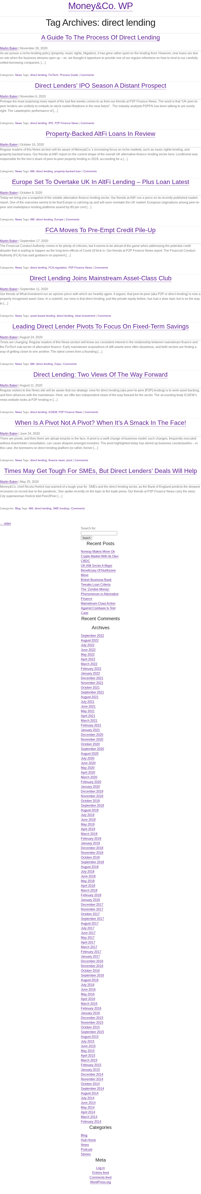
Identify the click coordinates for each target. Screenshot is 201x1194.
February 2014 (91, 1121)
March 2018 (89, 890)
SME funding (61, 508)
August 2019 (90, 810)
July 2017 (87, 928)
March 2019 (89, 833)
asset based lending (42, 315)
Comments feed (100, 1177)
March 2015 (89, 1060)
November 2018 (92, 852)
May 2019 (88, 824)
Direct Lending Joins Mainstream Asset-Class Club (101, 278)
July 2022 (87, 645)
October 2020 (90, 744)
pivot (69, 460)
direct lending (38, 74)
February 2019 (91, 838)
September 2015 (92, 1032)
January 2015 (90, 1069)
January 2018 (90, 899)
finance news (56, 460)
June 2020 (88, 763)
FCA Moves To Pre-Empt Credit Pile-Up (100, 230)
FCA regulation (57, 267)
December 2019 (92, 791)
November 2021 (92, 682)
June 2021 (88, 706)
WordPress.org (100, 1182)
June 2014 (88, 1102)
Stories (86, 1154)
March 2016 (89, 1003)
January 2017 (90, 956)
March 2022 (89, 664)
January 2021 (90, 730)
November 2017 (92, 909)
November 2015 (92, 1022)
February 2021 (91, 725)
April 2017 (88, 942)
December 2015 (92, 1017)
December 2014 (92, 1074)
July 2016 (87, 984)
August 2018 (90, 866)
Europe (58, 219)
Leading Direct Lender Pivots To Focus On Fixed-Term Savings (100, 326)
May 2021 (88, 711)
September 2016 (92, 975)
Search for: (88, 528)
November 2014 (92, 1079)
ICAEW (52, 412)
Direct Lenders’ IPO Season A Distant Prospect (100, 85)
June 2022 (88, 649)
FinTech (53, 74)
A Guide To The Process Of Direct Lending (100, 37)
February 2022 (91, 668)
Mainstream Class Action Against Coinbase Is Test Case (98, 608)
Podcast (86, 1149)
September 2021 (92, 692)
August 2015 (90, 1036)
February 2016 (91, 1008)
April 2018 (88, 885)
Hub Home (88, 1140)
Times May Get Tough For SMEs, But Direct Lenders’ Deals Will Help (100, 470)
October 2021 (90, 687)
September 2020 (92, 749)
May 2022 (88, 654)
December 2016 (92, 961)
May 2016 (88, 994)
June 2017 (88, 933)
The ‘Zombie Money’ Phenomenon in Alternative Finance (100, 594)
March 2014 (89, 1117)
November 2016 (92, 966)
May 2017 (88, 937)
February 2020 (91, 782)
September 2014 (92, 1088)
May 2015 (88, 1050)
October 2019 (90, 800)
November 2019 (92, 796)
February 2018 (91, 895)
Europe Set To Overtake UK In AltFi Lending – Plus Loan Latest (100, 181)
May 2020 (88, 767)
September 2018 (92, 862)
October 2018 (90, 857)
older (5, 523)
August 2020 (90, 753)
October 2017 (90, 914)
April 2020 (88, 772)
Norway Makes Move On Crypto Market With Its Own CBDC (100, 556)
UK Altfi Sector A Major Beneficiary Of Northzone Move (98, 570)
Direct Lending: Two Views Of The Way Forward (100, 374)
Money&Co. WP (100, 6)
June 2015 (88, 1046)
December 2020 (92, 734)
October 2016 (90, 970)
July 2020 (87, 758)
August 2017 (90, 923)
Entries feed (100, 1172)
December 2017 (92, 904)
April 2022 (88, 659)
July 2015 (87, 1041)
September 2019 (92, 805)
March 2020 (89, 777)
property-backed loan (67, 171)
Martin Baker (9, 48)
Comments (87, 74)
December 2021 (92, 678)
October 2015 (90, 1027)
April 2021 (88, 716)
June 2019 (88, 819)
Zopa (57, 363)
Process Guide (69, 74)
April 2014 (88, 1112)
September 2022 (92, 635)
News (18, 74)
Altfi (32, 171)
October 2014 (90, 1083)
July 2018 (87, 871)
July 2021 (87, 701)
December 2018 (92, 848)
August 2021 (90, 697)
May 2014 (88, 1107)
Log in (100, 1168)
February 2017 (91, 951)
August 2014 (90, 1093)
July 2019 (87, 815)
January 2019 (90, 843)
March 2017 (89, 947)
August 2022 (90, 640)
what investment (85, 315)
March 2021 (89, 720)
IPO (50, 123)
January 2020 (90, 786)
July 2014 (87, 1098)
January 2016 (90, 1013)
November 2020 (92, 739)
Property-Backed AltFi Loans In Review (100, 133)
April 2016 (88, 999)
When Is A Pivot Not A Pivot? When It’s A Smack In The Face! (100, 422)
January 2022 (90, 673)
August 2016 (90, 980)
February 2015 (91, 1065)
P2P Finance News (66, 123)
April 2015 (88, 1055)
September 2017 (92, 918)
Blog (18, 508)
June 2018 (88, 876)
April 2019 (88, 829)
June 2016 (88, 989)
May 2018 (88, 881)
